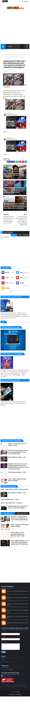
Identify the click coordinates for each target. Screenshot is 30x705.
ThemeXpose (18, 694)
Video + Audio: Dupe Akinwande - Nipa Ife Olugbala (17, 479)
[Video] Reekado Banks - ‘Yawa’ (17, 472)
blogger (14, 235)
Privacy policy (5, 662)
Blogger (25, 686)
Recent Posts (8, 513)
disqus (20, 235)
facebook (26, 235)
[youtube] (25, 1)
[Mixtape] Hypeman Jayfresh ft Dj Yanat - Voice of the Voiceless (17, 507)
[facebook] (20, 1)
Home (4, 54)
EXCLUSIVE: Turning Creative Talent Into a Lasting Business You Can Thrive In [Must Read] (18, 452)
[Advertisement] (15, 27)
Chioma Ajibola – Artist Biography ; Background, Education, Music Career (17, 534)
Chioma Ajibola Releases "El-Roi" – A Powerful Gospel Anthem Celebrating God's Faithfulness (20, 542)
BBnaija (6, 185)
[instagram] (27, 1)
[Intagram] (14, 692)
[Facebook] (12, 692)
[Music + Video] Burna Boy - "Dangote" (11, 503)
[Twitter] (16, 692)
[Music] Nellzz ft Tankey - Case (17, 457)
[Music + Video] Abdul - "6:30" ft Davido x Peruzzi (17, 444)
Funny (8, 54)
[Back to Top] (19, 692)
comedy (6, 171)
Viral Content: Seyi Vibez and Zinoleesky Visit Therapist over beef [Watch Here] (14, 175)
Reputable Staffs (22, 513)
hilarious (12, 54)
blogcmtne (10, 589)
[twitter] (22, 1)
